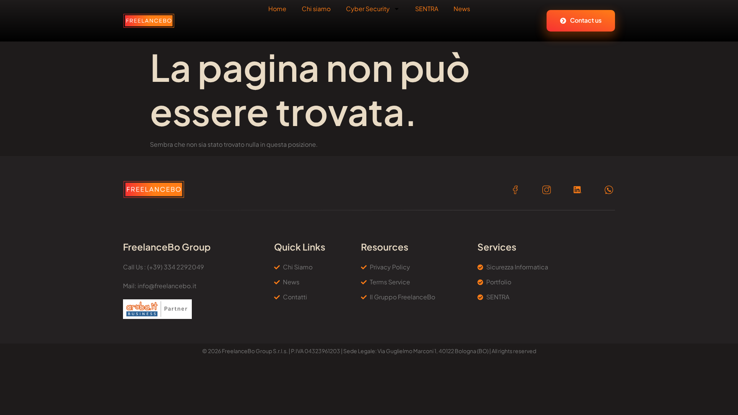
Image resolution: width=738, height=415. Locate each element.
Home (277, 9)
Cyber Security (368, 9)
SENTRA (426, 9)
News (462, 9)
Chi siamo (316, 9)
